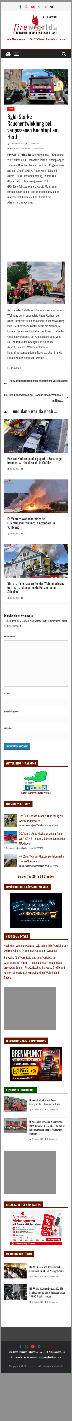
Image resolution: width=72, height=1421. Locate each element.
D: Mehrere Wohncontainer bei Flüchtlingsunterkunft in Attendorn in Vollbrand (31, 523)
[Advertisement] (30, 1008)
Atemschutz (14, 148)
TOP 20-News (36, 39)
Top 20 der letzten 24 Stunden (24, 1357)
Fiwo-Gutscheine (55, 39)
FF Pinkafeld (14, 368)
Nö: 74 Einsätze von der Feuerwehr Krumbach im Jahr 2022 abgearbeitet (46, 1269)
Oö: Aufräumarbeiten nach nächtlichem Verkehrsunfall (38, 383)
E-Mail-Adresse (11, 711)
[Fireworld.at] (8, 54)
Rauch (41, 148)
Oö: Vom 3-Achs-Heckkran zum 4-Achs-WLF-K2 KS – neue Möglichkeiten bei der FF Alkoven (42, 838)
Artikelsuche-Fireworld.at (50, 1357)
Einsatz (28, 148)
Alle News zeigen (16, 39)
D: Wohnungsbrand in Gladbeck (39, 951)
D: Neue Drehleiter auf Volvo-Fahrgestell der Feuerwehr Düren (44, 1102)
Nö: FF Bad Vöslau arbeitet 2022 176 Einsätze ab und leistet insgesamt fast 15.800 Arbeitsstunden (47, 1292)
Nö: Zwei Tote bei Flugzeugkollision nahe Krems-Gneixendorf (41, 859)
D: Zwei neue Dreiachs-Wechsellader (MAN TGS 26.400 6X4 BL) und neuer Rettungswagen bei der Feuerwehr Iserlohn (46, 1127)
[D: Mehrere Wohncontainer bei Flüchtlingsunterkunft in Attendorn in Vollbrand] (36, 482)
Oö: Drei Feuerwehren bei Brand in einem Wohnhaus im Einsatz (33, 398)
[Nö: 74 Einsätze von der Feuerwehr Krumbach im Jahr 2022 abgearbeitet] (15, 1272)
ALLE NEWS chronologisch (52, 1352)
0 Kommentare (33, 143)
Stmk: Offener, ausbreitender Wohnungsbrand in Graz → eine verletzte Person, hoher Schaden (35, 587)
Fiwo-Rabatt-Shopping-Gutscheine (23, 1352)
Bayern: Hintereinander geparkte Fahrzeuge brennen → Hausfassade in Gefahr (34, 460)
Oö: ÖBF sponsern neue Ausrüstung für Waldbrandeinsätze (41, 818)
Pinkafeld (35, 148)
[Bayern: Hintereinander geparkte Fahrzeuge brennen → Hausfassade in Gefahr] (36, 421)
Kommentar (10, 636)
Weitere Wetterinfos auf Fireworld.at (36, 793)
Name (7, 693)
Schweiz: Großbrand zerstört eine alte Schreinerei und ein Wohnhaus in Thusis (34, 972)
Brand (11, 108)
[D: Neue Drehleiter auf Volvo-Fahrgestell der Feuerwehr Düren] (15, 1106)
